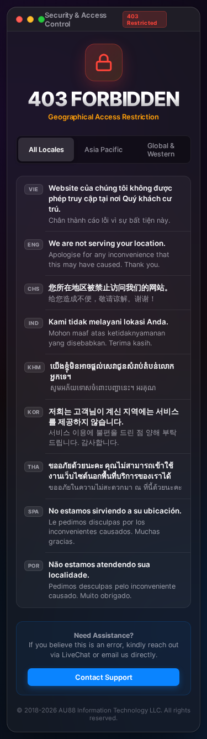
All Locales (46, 149)
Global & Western (160, 149)
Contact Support (103, 677)
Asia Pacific (103, 149)
